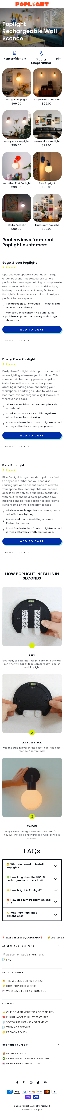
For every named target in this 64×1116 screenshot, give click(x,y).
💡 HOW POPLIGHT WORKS (19, 986)
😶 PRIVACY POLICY (14, 1032)
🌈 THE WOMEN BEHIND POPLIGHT (24, 981)
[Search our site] (60, 4)
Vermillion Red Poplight (17, 183)
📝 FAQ (7, 959)
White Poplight (17, 225)
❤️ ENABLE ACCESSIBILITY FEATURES (25, 1017)
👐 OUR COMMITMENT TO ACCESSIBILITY (28, 1012)
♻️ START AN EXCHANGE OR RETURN (25, 1058)
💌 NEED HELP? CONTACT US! (21, 1063)
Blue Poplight (47, 183)
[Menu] (4, 4)
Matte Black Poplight (47, 141)
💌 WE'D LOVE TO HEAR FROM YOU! (24, 991)
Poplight (26, 1106)
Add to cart (32, 329)
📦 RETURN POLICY (14, 1053)
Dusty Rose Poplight (16, 141)
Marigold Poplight (16, 99)
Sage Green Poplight (47, 99)
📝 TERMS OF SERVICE (16, 1027)
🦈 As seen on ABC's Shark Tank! (23, 954)
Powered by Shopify (32, 1109)
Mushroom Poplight (47, 225)
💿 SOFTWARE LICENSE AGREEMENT (25, 1022)
